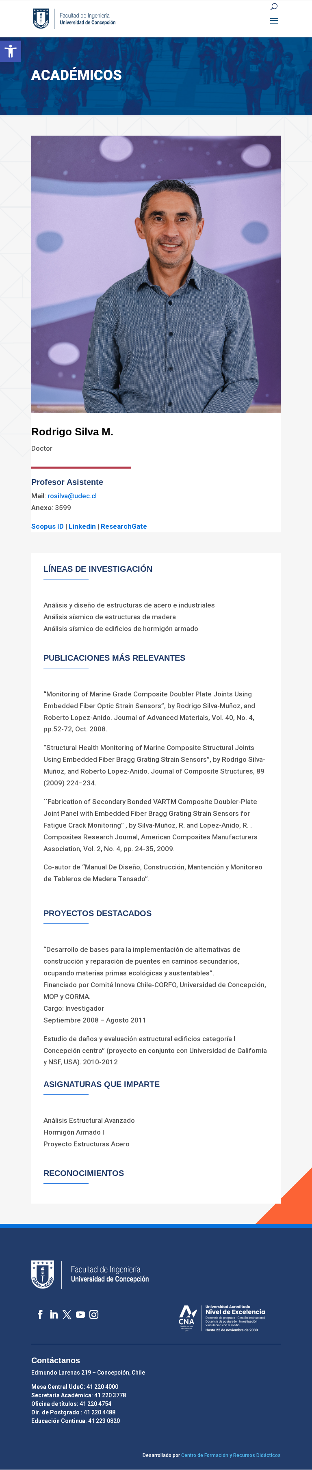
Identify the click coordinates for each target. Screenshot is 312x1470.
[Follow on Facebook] (36, 1311)
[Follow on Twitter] (63, 1311)
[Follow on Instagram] (90, 1311)
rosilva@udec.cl (72, 496)
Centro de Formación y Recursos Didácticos (231, 1455)
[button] (10, 51)
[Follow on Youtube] (77, 1311)
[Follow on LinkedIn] (50, 1311)
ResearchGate (124, 526)
